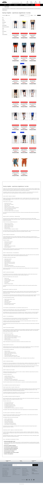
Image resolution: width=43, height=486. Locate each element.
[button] (25, 15)
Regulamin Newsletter (25, 471)
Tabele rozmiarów (5, 475)
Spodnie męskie (37, 8)
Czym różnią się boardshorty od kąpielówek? (11, 448)
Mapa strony (14, 473)
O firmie (14, 470)
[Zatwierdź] (21, 2)
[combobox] (15, 2)
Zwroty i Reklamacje (5, 472)
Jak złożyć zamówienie (5, 469)
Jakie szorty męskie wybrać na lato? (9, 441)
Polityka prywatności (25, 470)
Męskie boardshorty (6, 8)
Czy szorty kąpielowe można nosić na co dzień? (11, 452)
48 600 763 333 (34, 470)
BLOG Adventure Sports (16, 474)
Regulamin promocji (25, 473)
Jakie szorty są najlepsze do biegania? (10, 445)
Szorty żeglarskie (31, 8)
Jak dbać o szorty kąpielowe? (8, 453)
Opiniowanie (24, 472)
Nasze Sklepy (14, 469)
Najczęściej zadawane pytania (6, 476)
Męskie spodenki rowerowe (21, 8)
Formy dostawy (4, 470)
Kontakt (14, 472)
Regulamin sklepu (24, 469)
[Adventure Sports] (4, 2)
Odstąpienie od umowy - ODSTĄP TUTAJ (25, 475)
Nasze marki (14, 471)
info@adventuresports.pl (35, 473)
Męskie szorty (13, 8)
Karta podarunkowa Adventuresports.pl (5, 474)
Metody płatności (4, 471)
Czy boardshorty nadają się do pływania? (10, 449)
